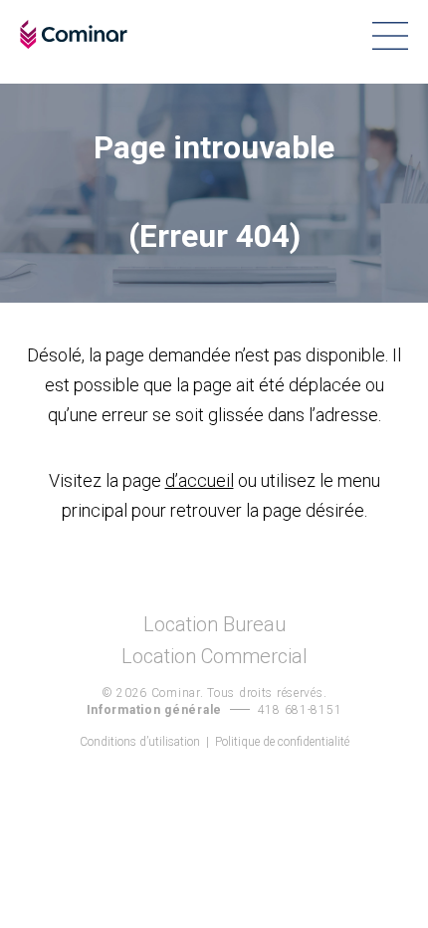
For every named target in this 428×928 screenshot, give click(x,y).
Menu (389, 36)
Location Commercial (214, 656)
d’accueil (199, 480)
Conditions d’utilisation (140, 742)
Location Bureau (214, 624)
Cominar (73, 35)
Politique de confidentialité (282, 742)
